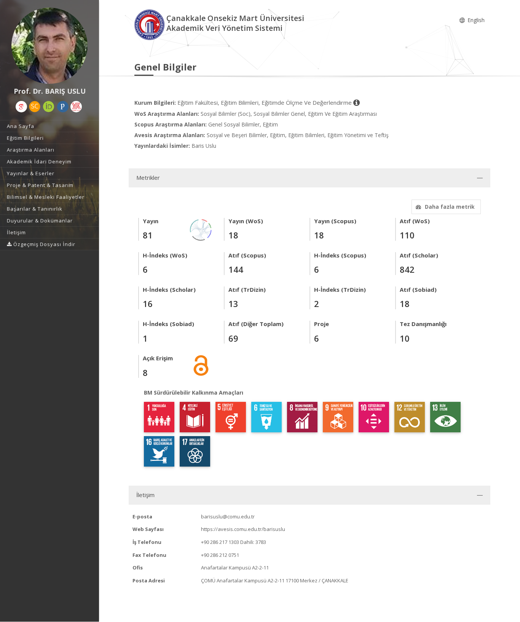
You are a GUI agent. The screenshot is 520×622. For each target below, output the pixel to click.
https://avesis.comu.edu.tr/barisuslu (243, 529)
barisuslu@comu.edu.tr (228, 516)
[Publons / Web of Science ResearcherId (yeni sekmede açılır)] (63, 106)
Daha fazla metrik (450, 206)
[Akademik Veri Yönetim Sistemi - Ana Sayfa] (150, 24)
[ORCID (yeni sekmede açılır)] (48, 106)
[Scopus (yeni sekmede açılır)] (34, 106)
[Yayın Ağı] (201, 229)
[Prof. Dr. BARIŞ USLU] (49, 46)
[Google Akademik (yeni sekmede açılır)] (21, 106)
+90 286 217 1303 (220, 542)
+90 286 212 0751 (220, 555)
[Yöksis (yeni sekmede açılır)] (76, 106)
